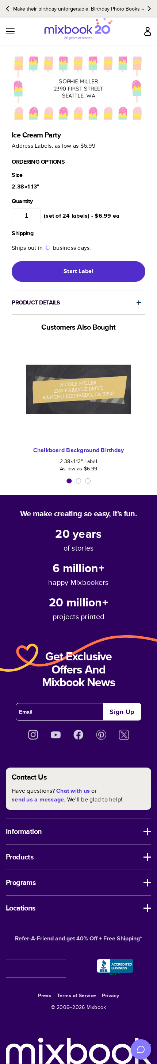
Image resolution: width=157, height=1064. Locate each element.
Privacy (110, 995)
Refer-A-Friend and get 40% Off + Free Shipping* (78, 938)
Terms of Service (76, 995)
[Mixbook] (78, 31)
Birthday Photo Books (115, 8)
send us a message (38, 799)
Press (44, 995)
